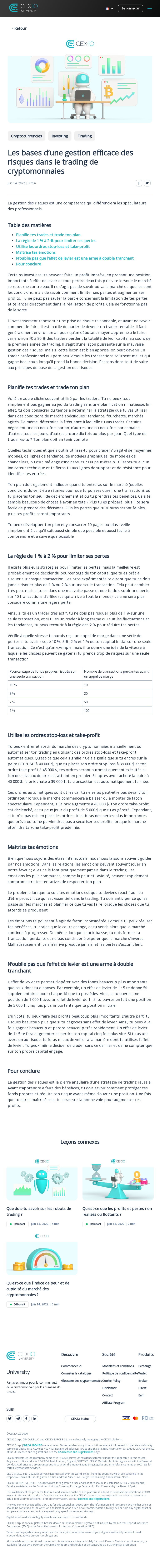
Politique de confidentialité (120, 1373)
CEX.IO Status (80, 1419)
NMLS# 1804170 (32, 1445)
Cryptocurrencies (26, 135)
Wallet (142, 1373)
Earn (141, 1395)
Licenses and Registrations (93, 1499)
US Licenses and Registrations (75, 1452)
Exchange (144, 1366)
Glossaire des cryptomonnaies (81, 1381)
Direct (142, 1388)
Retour (20, 28)
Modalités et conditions (118, 1366)
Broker (143, 1381)
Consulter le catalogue (76, 1373)
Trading (85, 135)
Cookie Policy (111, 1381)
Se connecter (130, 8)
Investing (60, 135)
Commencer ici (71, 1366)
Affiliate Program (113, 1402)
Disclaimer (109, 1388)
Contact (107, 1395)
